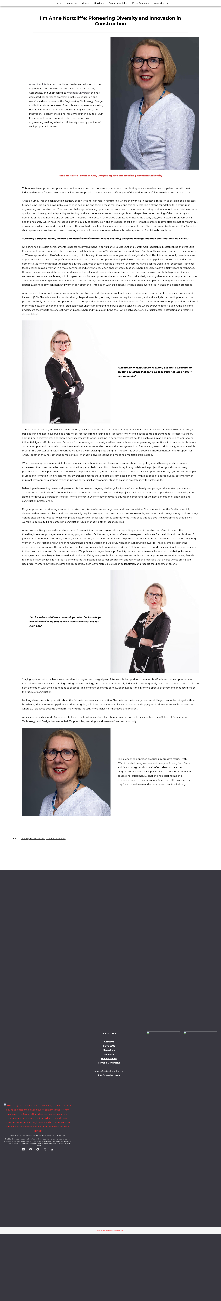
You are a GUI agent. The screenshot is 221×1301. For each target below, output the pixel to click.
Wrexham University (78, 92)
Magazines (109, 1050)
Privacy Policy (109, 1058)
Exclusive (109, 1054)
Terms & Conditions (109, 1063)
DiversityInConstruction (33, 838)
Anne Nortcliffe (37, 84)
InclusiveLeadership (56, 838)
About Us (109, 1042)
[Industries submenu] (167, 3)
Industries (159, 3)
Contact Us (109, 1046)
